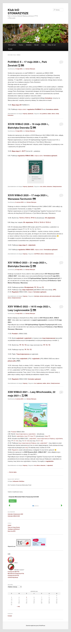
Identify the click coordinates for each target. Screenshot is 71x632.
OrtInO (9, 525)
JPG (54, 290)
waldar (49, 113)
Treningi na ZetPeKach (14, 529)
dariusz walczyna (44, 296)
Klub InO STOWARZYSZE (18, 11)
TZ (43, 287)
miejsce (30, 292)
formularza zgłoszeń (51, 249)
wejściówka (20, 436)
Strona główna (12, 45)
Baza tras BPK (12, 531)
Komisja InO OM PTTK (13, 572)
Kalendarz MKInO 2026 (14, 516)
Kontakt (10, 49)
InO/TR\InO (37, 254)
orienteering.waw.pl (13, 577)
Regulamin (15, 292)
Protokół (13, 432)
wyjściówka (32, 434)
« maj (18, 606)
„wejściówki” (32, 438)
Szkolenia (28, 45)
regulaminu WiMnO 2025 (26, 249)
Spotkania (30, 113)
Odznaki (36, 45)
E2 (17, 441)
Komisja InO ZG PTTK (13, 575)
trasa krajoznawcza (22, 434)
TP (35, 287)
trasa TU (33, 436)
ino (41, 113)
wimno (53, 113)
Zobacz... (12, 501)
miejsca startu (22, 109)
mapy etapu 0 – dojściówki (26, 245)
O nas (43, 45)
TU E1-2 (21, 218)
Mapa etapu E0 (16, 105)
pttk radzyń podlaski (55, 296)
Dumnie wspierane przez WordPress (35, 625)
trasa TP (47, 436)
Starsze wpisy (12, 472)
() (50, 218)
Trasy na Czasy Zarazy (14, 527)
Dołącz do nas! (52, 45)
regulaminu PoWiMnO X (35, 109)
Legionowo (39, 383)
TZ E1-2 (27, 218)
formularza (48, 98)
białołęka (36, 296)
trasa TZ (26, 436)
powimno (44, 113)
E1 (14, 441)
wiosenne (49, 186)
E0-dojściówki (28, 287)
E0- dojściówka (28, 222)
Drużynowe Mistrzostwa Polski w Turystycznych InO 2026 (24, 497)
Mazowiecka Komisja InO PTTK (16, 573)
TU (38, 287)
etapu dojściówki (27, 290)
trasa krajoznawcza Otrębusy (46, 438)
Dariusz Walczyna (30, 69)
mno (41, 186)
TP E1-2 (33, 218)
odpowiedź (49, 465)
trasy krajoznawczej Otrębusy (27, 443)
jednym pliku (12, 361)
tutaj (26, 447)
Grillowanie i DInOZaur (18, 481)
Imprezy (21, 45)
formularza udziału (52, 109)
